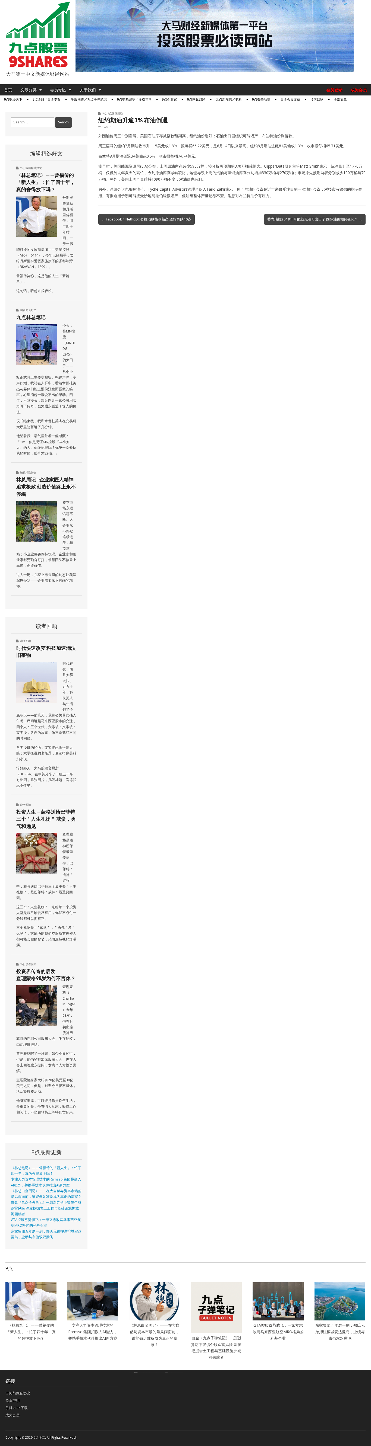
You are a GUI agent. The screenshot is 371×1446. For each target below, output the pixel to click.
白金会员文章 (290, 99)
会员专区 (58, 90)
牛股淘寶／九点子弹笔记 (89, 99)
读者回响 (316, 99)
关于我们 (88, 90)
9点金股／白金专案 (47, 99)
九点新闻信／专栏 (229, 99)
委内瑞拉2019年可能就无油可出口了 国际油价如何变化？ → (314, 219)
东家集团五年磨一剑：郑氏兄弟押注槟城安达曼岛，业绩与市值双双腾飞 (340, 1332)
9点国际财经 (196, 99)
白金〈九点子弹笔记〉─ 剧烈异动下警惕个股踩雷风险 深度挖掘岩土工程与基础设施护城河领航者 (46, 1208)
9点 (104, 113)
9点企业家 (169, 99)
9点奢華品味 (261, 99)
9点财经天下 (13, 99)
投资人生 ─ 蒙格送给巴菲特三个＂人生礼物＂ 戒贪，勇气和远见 (46, 819)
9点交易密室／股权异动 (134, 99)
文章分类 (28, 90)
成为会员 (359, 90)
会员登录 (334, 90)
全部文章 (340, 99)
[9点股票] (38, 34)
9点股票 (39, 1437)
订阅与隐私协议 (17, 1393)
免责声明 (12, 1400)
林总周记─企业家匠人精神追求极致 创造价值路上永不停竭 (46, 486)
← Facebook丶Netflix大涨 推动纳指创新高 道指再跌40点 (146, 219)
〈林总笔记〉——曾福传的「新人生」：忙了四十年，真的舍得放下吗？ (45, 182)
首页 (8, 90)
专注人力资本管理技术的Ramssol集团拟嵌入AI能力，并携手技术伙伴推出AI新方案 (92, 1332)
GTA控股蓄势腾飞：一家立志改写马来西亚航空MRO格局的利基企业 (278, 1332)
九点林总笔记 (31, 317)
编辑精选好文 (34, 167)
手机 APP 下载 (16, 1407)
